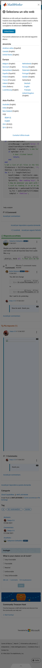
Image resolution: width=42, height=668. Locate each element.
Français (27, 90)
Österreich (26, 70)
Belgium (5, 64)
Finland (5, 77)
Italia (4, 87)
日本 (4, 124)
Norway (25, 67)
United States (7, 55)
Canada (5, 51)
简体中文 (8, 118)
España (5, 73)
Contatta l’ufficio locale (21, 135)
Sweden (25, 77)
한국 (4, 127)
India (4, 108)
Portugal (25, 73)
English (27, 87)
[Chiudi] (38, 4)
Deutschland (7, 70)
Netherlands (26, 64)
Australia (6, 104)
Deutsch (27, 83)
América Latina (8, 48)
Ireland (5, 83)
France (5, 80)
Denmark (6, 67)
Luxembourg (7, 90)
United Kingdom (28, 93)
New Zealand (7, 111)
